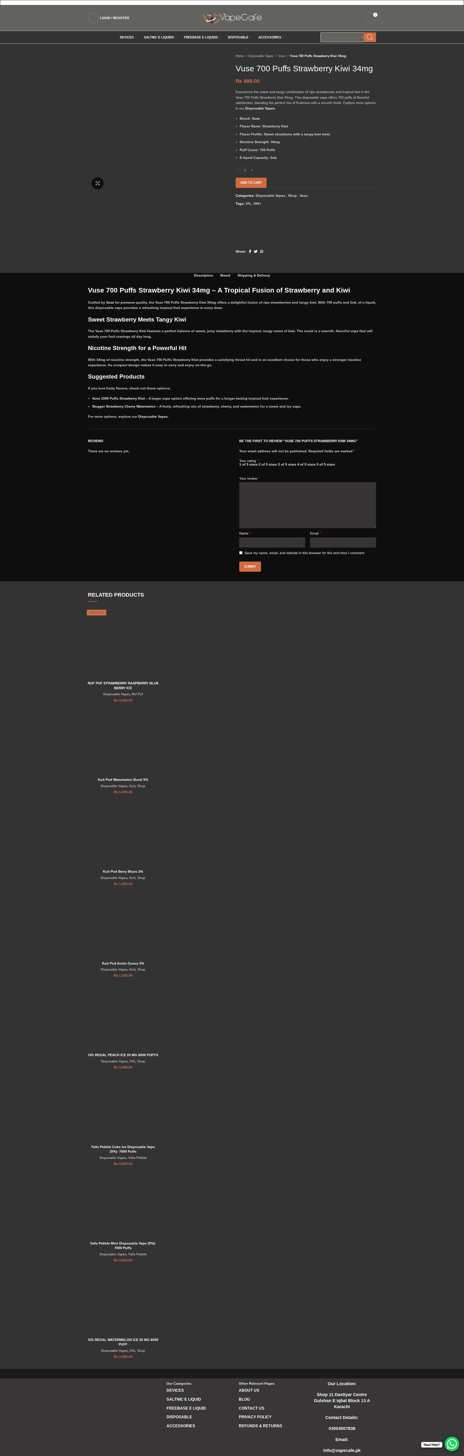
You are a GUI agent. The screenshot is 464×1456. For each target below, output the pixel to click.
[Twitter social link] (256, 251)
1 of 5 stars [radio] (248, 464)
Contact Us (251, 1408)
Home (240, 56)
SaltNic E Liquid (184, 1399)
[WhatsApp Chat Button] (452, 1444)
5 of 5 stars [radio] (326, 464)
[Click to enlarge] (98, 183)
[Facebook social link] (250, 251)
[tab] (203, 275)
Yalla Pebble (137, 1158)
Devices (175, 1390)
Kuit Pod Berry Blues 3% (123, 871)
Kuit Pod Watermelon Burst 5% (123, 780)
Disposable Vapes (261, 56)
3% (248, 203)
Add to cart (251, 182)
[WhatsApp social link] (262, 251)
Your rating (248, 461)
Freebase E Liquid (186, 1408)
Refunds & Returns (260, 1426)
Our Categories (179, 1383)
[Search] (370, 37)
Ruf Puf (137, 694)
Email (315, 533)
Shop (292, 196)
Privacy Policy (255, 1417)
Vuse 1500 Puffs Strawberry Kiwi (118, 398)
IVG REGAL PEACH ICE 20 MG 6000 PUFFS (123, 1055)
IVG (132, 1061)
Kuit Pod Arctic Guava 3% (123, 963)
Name (245, 533)
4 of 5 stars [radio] (306, 464)
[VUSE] (254, 230)
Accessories (181, 1426)
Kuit (132, 786)
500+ (257, 203)
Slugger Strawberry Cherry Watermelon (124, 406)
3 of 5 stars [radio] (287, 464)
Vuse (282, 56)
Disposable (179, 1417)
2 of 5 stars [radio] (268, 464)
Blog (244, 1399)
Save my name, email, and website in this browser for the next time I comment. (305, 553)
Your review (249, 478)
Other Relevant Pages (257, 1383)
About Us (249, 1390)
